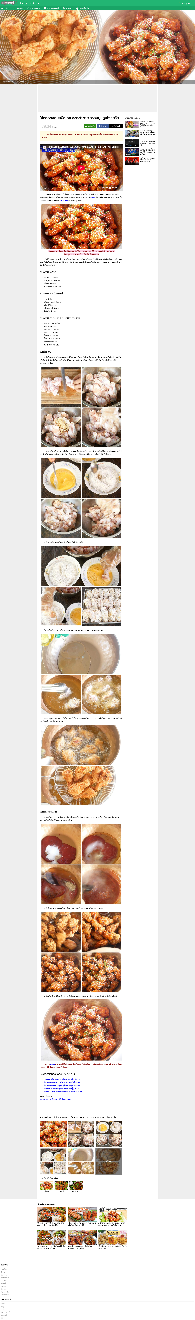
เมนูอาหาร (19, 8)
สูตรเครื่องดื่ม (84, 8)
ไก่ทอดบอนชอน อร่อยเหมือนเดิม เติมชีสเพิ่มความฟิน (63, 1091)
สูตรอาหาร (76, 1191)
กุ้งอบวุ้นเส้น (5, 1292)
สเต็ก (2, 1309)
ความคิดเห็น (91, 126)
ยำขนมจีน (4, 1286)
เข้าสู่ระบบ (187, 3)
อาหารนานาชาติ (53, 8)
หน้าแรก (7, 8)
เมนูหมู (52, 1064)
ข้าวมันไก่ (4, 1275)
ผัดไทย (3, 1281)
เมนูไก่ (61, 1191)
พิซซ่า (3, 1304)
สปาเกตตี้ (4, 1315)
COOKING (27, 3)
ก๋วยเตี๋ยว (4, 1269)
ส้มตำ (3, 1272)
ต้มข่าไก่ (3, 1289)
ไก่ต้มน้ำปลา (5, 1283)
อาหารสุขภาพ (35, 8)
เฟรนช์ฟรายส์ (5, 1312)
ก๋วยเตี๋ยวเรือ (5, 1278)
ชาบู (2, 1306)
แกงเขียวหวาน (5, 1295)
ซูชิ (2, 1318)
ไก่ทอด (46, 1191)
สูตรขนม (69, 8)
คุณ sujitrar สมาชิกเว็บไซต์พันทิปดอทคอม (55, 1099)
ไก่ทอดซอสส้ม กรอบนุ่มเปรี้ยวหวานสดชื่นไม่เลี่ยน (62, 1079)
